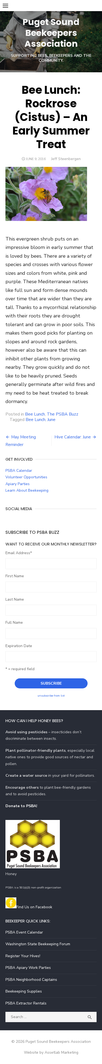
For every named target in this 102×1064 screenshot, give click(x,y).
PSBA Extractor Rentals (26, 1003)
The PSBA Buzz (62, 414)
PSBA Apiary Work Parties (28, 967)
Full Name (14, 622)
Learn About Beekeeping (26, 490)
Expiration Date (18, 645)
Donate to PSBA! (21, 806)
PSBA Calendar (18, 470)
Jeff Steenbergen (66, 158)
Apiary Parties (17, 483)
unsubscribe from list (51, 696)
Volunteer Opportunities (26, 477)
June (51, 420)
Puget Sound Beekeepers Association (51, 33)
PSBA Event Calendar (24, 932)
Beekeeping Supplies (23, 991)
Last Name (14, 599)
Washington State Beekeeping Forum (37, 944)
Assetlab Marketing (61, 1052)
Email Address (18, 553)
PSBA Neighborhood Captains (31, 979)
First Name (14, 576)
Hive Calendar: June (72, 437)
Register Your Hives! (22, 956)
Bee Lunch (35, 414)
